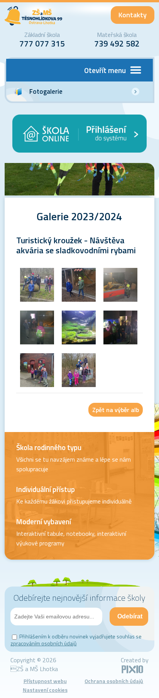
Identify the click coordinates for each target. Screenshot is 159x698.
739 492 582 (117, 43)
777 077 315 (42, 43)
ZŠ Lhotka (34, 16)
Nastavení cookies (45, 690)
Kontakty (132, 15)
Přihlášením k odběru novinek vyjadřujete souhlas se (76, 639)
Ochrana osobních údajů (114, 681)
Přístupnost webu (45, 681)
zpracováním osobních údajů (43, 643)
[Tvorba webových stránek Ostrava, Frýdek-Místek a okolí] (132, 671)
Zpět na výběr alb (115, 409)
